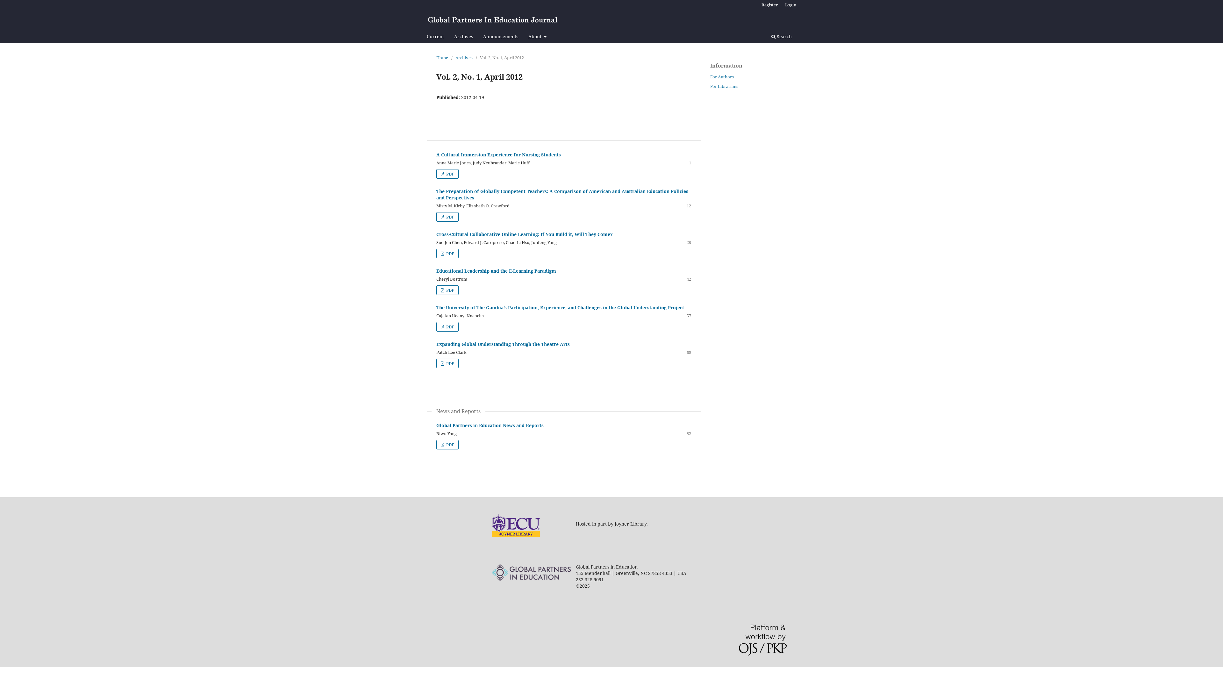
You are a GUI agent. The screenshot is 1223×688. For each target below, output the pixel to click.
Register (770, 5)
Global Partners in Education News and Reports (490, 425)
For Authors (722, 77)
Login (790, 5)
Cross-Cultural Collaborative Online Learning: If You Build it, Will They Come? (524, 234)
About (535, 36)
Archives (463, 36)
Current (435, 36)
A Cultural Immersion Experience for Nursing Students (498, 155)
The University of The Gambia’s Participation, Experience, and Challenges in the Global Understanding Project (560, 308)
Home (442, 58)
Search (784, 36)
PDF (449, 174)
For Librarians (724, 86)
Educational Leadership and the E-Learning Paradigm (496, 271)
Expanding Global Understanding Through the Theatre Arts (503, 344)
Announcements (500, 36)
